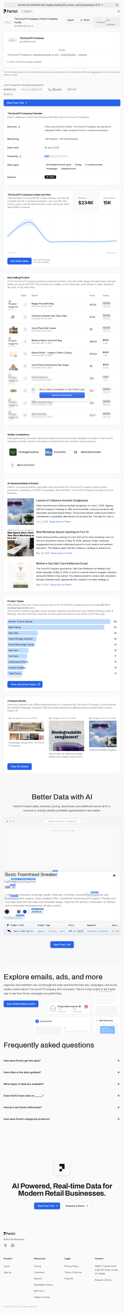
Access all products (62, 395)
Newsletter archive (43, 1284)
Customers (39, 1272)
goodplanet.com (22, 26)
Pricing (37, 1266)
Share (86, 20)
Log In (7, 1266)
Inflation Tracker (42, 1297)
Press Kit (68, 1278)
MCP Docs (39, 1291)
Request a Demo (75, 1205)
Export (71, 20)
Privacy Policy (71, 1266)
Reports (38, 1278)
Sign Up (7, 1272)
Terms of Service (73, 1272)
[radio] (7, 912)
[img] (62, 235)
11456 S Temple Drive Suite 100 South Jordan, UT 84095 (107, 1270)
